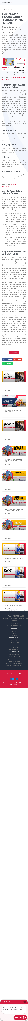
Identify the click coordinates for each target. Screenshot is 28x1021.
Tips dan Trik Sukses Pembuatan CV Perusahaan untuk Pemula (13, 387)
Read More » (8, 390)
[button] (24, 2)
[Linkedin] (17, 679)
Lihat (11, 9)
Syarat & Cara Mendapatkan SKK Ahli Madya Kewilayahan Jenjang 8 (14, 510)
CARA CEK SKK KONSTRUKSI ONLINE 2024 (14, 581)
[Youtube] (15, 679)
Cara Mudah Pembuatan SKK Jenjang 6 (14, 558)
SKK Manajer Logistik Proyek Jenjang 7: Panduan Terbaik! (14, 534)
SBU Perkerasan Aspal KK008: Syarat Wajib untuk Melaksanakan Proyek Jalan (14, 460)
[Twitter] (13, 679)
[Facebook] (11, 679)
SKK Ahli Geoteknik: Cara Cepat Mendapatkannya (12, 435)
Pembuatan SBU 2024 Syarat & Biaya (13, 605)
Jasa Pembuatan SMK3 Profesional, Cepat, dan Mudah (13, 411)
